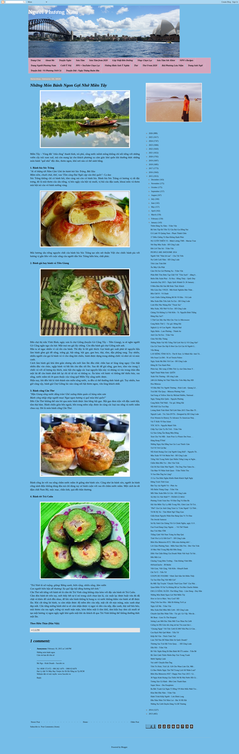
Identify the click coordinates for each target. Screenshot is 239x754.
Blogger (124, 747)
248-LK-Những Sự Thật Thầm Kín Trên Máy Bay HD (172, 380)
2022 (151, 149)
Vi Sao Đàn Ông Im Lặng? (161, 474)
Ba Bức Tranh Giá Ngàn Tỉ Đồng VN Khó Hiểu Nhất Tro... (174, 689)
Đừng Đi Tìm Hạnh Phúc (161, 365)
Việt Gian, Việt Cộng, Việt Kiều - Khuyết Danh (169, 569)
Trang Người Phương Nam (43, 65)
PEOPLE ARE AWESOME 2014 (164, 252)
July (153, 199)
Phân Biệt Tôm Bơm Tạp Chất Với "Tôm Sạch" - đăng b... (174, 275)
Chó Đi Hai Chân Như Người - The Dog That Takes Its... (173, 467)
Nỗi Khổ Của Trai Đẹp (160, 407)
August (154, 195)
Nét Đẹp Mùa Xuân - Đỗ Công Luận (165, 245)
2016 (151, 172)
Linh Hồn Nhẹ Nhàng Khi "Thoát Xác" (166, 305)
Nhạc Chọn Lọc (144, 60)
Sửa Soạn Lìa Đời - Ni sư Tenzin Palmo (166, 358)
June (153, 203)
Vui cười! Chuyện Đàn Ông (161, 663)
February (155, 219)
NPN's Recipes (186, 60)
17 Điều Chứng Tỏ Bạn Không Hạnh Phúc (167, 237)
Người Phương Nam (53, 12)
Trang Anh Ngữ (195, 65)
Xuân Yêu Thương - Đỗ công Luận (164, 376)
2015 (151, 176)
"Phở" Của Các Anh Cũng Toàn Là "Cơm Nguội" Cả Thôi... (174, 508)
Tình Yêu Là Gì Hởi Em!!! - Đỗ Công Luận (168, 538)
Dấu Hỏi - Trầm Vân (159, 648)
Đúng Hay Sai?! (157, 316)
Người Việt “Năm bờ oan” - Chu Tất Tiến (167, 256)
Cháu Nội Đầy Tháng (159, 339)
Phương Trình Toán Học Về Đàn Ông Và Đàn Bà (170, 501)
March (154, 215)
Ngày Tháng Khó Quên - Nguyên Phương (167, 399)
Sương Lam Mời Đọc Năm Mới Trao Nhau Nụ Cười (171, 621)
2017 (151, 168)
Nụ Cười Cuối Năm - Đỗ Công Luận (165, 260)
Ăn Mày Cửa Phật (158, 267)
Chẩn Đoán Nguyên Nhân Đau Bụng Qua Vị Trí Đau (171, 516)
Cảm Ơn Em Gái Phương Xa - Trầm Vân (167, 271)
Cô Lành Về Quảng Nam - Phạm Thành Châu (168, 233)
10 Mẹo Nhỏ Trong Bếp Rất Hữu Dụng (166, 550)
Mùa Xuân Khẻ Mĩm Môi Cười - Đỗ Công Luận (169, 610)
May (153, 207)
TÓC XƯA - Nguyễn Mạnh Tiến (163, 425)
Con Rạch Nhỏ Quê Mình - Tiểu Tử (165, 633)
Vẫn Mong (155, 350)
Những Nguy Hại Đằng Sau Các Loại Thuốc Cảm (170, 444)
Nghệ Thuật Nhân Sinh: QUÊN (163, 373)
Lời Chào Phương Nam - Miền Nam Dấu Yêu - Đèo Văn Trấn (175, 546)
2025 (151, 137)
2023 (151, 145)
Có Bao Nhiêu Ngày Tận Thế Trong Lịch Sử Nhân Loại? (173, 670)
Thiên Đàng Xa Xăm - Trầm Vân (164, 226)
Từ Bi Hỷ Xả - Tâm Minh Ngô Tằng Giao (167, 512)
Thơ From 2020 (150, 65)
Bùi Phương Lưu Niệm (172, 65)
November (155, 183)
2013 (151, 714)
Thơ (136, 65)
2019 (151, 161)
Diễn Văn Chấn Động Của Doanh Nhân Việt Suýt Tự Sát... (174, 553)
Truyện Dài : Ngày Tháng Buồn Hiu (82, 70)
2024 (151, 141)
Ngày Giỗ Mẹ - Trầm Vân (161, 606)
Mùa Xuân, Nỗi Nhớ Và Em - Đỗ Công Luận (168, 309)
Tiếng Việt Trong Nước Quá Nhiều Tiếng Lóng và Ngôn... (174, 459)
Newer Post (35, 722)
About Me (49, 60)
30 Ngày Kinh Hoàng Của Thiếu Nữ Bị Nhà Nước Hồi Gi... (174, 678)
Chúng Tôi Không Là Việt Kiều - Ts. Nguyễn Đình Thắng (173, 312)
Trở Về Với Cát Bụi (158, 448)
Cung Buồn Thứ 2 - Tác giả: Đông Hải (166, 324)
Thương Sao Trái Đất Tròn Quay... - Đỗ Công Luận (171, 644)
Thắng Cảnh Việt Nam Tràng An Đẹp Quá (167, 535)
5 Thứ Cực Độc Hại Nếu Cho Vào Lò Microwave (170, 320)
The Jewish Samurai (158, 520)
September (155, 191)
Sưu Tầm (80, 60)
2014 (151, 710)
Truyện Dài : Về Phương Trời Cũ (46, 70)
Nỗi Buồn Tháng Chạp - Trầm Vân (164, 489)
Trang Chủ (36, 60)
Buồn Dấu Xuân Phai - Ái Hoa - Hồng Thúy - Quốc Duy (173, 279)
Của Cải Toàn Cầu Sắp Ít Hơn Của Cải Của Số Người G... (173, 346)
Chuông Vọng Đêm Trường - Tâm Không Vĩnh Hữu (171, 561)
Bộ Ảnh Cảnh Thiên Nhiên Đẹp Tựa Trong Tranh (170, 655)
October (154, 187)
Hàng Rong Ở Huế (158, 440)
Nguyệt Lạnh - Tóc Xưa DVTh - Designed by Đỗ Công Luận (175, 414)
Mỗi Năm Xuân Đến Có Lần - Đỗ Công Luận (168, 493)
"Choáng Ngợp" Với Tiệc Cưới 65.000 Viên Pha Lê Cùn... (174, 629)
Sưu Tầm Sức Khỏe (166, 60)
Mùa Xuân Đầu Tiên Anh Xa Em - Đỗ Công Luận (170, 301)
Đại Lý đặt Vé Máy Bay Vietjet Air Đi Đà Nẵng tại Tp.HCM (60, 671)
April (153, 211)
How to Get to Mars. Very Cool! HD (165, 599)
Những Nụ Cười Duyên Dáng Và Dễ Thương (168, 704)
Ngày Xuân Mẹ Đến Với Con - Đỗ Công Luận (169, 361)
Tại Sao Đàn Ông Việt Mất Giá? (163, 580)
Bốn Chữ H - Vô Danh (159, 294)
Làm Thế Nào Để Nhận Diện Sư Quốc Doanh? (169, 640)
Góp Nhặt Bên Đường (122, 60)
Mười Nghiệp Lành (158, 659)
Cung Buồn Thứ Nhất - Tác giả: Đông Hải (167, 403)
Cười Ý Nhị (66, 65)
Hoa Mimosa (156, 384)
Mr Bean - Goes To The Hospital (163, 617)
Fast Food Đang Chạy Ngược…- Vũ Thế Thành (169, 527)
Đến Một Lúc (156, 557)
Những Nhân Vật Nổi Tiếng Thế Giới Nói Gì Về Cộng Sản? (174, 343)
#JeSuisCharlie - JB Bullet (161, 565)
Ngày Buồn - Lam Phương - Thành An (166, 331)
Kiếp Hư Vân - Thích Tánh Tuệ (163, 636)
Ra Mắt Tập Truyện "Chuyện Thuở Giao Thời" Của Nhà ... (174, 584)
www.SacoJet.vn (64, 674)
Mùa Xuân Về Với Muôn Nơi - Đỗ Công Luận (169, 456)
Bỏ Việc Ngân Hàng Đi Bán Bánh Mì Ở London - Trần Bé (173, 651)
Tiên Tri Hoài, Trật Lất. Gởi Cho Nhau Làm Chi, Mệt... (173, 666)
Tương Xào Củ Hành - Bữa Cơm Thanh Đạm (168, 681)
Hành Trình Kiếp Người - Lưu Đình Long (167, 697)
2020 (151, 157)
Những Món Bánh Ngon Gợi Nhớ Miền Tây (168, 595)
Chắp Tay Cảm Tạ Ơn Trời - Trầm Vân (166, 429)
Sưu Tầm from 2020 (98, 60)
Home (85, 722)
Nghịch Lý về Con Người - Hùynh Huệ (166, 328)
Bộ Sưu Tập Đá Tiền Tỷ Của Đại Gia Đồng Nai (169, 230)
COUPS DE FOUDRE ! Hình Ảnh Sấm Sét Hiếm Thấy (172, 576)
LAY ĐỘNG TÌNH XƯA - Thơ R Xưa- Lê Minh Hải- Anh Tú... (176, 354)
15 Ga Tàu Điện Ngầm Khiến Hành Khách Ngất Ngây (172, 478)
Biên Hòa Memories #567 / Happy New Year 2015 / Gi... (173, 674)
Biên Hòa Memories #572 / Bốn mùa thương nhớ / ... (171, 542)
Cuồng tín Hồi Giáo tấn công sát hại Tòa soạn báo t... (172, 625)
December (155, 180)
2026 (151, 133)
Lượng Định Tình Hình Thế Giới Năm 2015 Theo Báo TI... (174, 410)
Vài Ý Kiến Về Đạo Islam (161, 422)
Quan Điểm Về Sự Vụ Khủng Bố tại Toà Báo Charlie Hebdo (174, 587)
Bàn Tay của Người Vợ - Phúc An (164, 486)
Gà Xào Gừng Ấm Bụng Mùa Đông (165, 433)
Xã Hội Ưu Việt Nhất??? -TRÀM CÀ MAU (168, 497)
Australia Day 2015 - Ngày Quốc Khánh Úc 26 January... (173, 282)
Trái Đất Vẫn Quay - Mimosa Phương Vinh (168, 392)
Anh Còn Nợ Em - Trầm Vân (162, 335)
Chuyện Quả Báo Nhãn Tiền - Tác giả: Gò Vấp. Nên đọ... (173, 614)
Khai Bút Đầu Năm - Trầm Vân (163, 693)
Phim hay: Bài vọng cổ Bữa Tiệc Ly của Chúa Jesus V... (172, 369)
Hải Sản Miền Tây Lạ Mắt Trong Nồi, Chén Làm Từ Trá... (174, 504)
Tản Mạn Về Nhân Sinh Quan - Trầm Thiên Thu (170, 471)
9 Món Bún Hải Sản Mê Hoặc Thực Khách (167, 286)
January (154, 223)
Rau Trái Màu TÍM (158, 531)
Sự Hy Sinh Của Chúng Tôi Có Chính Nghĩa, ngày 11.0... (173, 523)
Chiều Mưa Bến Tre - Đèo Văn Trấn (165, 463)
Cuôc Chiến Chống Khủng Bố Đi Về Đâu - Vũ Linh (171, 297)
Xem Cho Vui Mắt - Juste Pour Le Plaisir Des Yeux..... (172, 437)
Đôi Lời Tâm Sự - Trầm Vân (162, 248)
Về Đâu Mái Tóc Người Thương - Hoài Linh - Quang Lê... (174, 388)
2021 (151, 153)
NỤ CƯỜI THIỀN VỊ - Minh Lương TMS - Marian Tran (173, 241)
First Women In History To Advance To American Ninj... (173, 418)
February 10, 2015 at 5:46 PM (59, 649)
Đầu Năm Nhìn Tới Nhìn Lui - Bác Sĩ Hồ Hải (169, 700)
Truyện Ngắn (65, 60)
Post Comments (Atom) (50, 727)
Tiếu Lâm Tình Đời (158, 264)
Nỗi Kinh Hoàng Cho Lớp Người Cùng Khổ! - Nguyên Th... (174, 452)
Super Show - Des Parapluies (162, 685)
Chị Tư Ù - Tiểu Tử (159, 572)
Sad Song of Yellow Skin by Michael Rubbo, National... (173, 395)
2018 (151, 164)
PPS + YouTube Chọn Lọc (88, 65)
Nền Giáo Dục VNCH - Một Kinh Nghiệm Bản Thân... (172, 290)
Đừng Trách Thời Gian (160, 482)
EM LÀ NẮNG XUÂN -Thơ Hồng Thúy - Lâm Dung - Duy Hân (176, 591)
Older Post (135, 722)
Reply (39, 678)
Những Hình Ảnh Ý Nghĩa (117, 65)
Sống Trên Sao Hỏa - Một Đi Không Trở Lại (168, 602)
